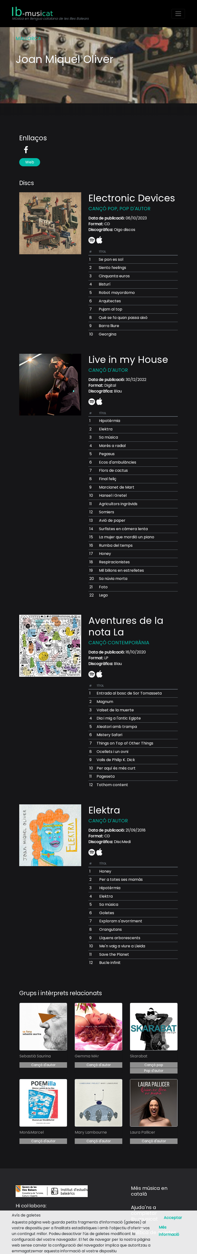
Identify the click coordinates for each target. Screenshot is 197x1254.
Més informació (169, 1230)
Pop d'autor (153, 1070)
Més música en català (149, 1191)
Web (29, 162)
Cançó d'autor (43, 1064)
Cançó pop (153, 1064)
